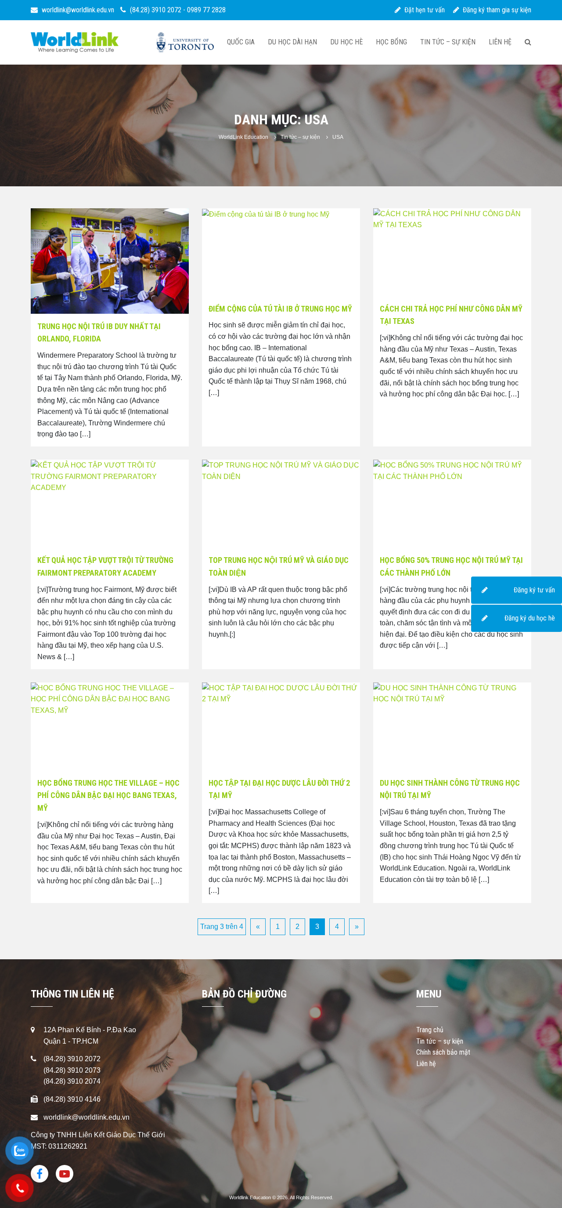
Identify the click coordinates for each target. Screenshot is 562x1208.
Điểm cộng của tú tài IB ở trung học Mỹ (280, 308)
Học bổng (391, 42)
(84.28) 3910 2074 (72, 1081)
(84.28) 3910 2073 (72, 1070)
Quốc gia (241, 42)
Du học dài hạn (292, 42)
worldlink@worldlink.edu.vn (77, 10)
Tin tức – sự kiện (448, 42)
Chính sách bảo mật (443, 1052)
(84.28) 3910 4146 (72, 1099)
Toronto (185, 42)
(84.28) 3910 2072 (155, 10)
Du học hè (346, 42)
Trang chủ (429, 1030)
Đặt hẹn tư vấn (423, 10)
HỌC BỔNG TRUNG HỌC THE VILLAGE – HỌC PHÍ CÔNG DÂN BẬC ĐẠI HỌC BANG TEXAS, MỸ (108, 795)
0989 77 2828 (206, 10)
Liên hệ (500, 42)
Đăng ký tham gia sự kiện (495, 10)
